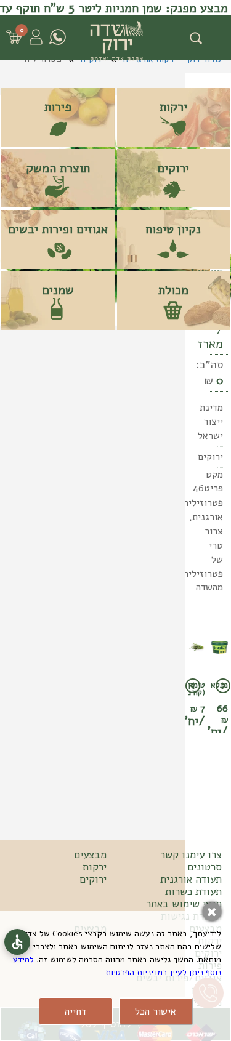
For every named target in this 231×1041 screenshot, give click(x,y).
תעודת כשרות (193, 892)
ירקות (95, 867)
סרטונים (204, 867)
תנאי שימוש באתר (184, 904)
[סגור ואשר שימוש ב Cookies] (212, 911)
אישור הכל (155, 1011)
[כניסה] (35, 37)
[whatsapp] (57, 37)
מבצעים (90, 855)
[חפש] (196, 38)
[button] (220, 532)
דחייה (75, 1011)
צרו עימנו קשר (191, 855)
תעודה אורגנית (191, 880)
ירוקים (93, 880)
